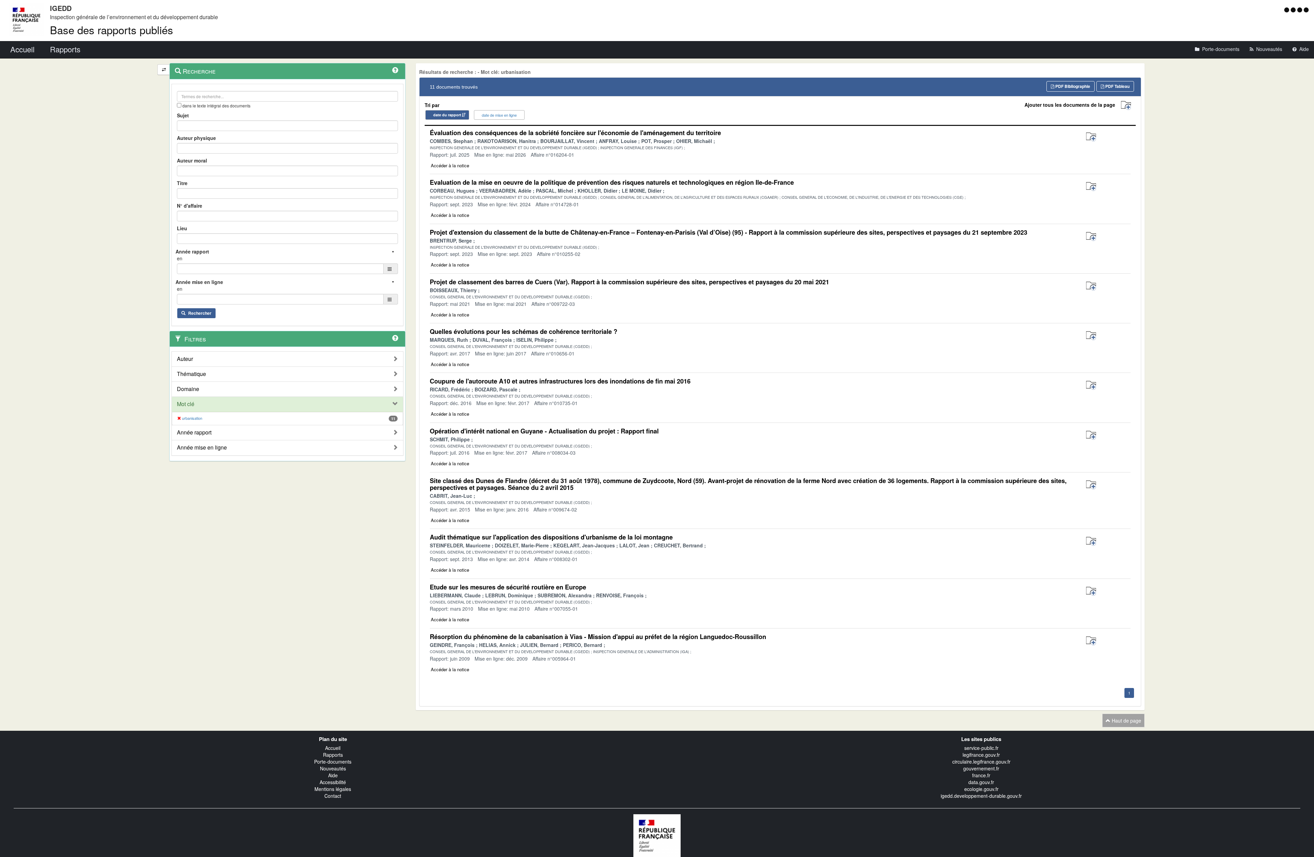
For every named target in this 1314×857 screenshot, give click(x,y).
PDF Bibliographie (1072, 86)
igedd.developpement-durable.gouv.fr (981, 795)
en (179, 258)
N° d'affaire (189, 205)
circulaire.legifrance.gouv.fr (981, 761)
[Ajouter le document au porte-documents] (1091, 137)
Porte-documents (332, 761)
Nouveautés (333, 768)
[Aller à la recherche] (1300, 9)
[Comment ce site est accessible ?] (1287, 9)
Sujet (183, 115)
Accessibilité (333, 782)
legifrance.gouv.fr (981, 754)
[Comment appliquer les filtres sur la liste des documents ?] (395, 338)
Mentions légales (332, 788)
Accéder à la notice (450, 165)
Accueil (332, 747)
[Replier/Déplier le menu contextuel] (163, 69)
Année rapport (194, 432)
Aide (333, 775)
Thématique (191, 374)
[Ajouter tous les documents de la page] (1126, 105)
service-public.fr (981, 747)
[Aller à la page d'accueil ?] (1306, 9)
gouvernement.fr (981, 768)
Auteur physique (196, 137)
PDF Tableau (1117, 86)
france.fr (981, 775)
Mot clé (185, 404)
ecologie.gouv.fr (981, 788)
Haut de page (1125, 720)
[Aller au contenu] (1294, 9)
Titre (182, 183)
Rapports (333, 754)
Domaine (188, 389)
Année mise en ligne (202, 447)
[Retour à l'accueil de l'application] (657, 834)
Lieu (182, 228)
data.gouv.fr (981, 782)
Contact (332, 795)
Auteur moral (192, 160)
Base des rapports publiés (111, 29)
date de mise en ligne (499, 115)
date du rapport (447, 114)
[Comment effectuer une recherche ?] (395, 70)
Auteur (185, 359)
